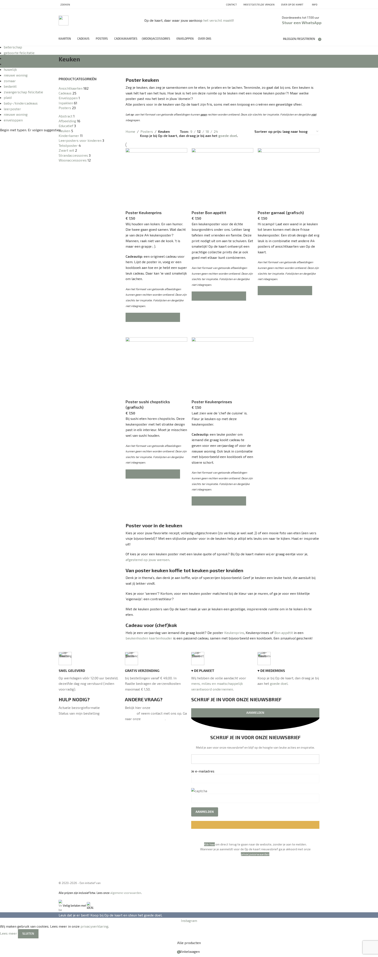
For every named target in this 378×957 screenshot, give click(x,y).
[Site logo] (63, 20)
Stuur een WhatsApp (302, 22)
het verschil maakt (218, 20)
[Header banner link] (189, 478)
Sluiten (28, 933)
